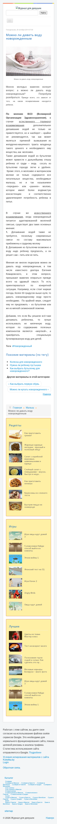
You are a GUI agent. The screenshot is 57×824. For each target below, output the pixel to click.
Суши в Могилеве (30, 799)
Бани (7, 800)
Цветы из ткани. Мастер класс (32, 635)
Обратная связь (11, 767)
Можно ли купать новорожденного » (29, 389)
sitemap (9, 811)
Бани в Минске (23, 802)
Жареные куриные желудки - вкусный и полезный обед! (34, 447)
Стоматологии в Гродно (19, 794)
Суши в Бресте (24, 797)
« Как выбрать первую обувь (23, 383)
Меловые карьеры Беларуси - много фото (35, 670)
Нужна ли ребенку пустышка (25, 365)
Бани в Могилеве (31, 804)
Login (6, 762)
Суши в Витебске (39, 797)
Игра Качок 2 (30, 581)
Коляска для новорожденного (26, 361)
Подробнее (35, 752)
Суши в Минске (11, 797)
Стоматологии (10, 791)
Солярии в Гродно (34, 784)
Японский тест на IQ (34, 569)
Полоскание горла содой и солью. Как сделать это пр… (33, 660)
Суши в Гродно (16, 799)
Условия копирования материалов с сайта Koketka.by (26, 758)
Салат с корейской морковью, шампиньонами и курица (33, 460)
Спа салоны (9, 787)
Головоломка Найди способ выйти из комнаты (34, 548)
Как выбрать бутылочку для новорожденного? (25, 370)
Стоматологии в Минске (14, 792)
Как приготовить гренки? (32, 434)
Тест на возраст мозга (35, 645)
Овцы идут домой (33, 604)
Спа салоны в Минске (13, 789)
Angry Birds (29, 592)
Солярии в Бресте (28, 783)
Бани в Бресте (37, 802)
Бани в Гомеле (10, 802)
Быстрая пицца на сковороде (33, 505)
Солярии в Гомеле (19, 784)
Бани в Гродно (17, 804)
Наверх (47, 394)
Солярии (8, 781)
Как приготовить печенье (32, 482)
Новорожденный (23, 346)
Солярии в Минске (12, 783)
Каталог (9, 777)
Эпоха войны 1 (31, 557)
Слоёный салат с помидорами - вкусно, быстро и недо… (35, 472)
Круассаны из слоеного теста (35, 494)
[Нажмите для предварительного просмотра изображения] (28, 60)
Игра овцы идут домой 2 (35, 535)
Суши (7, 796)
